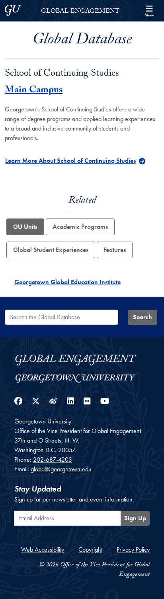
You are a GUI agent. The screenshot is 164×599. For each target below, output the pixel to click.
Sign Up (135, 518)
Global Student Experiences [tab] (50, 250)
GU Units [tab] (25, 226)
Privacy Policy (133, 549)
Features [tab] (114, 250)
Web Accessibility (42, 549)
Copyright (90, 549)
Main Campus (33, 91)
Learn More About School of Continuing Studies (70, 160)
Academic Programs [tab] (80, 226)
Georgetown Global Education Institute (67, 282)
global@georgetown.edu (61, 469)
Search (142, 317)
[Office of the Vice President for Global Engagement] (82, 359)
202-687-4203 (52, 459)
